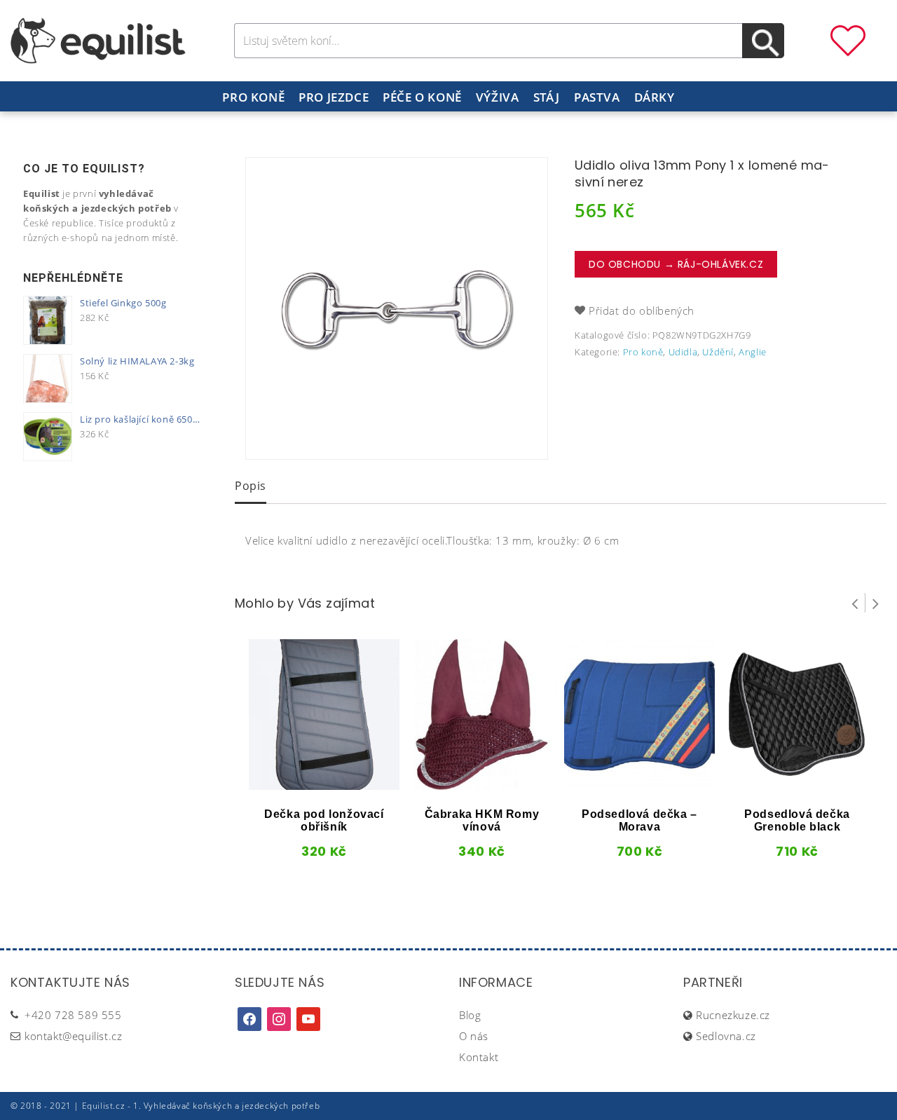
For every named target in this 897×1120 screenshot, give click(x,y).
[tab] (250, 487)
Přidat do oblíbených (641, 310)
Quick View (300, 785)
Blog (470, 1015)
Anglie (753, 352)
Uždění (718, 352)
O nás (473, 1036)
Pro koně (253, 97)
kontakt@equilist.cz (73, 1036)
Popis (250, 485)
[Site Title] (98, 39)
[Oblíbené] (847, 39)
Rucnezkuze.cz (733, 1015)
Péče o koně (422, 97)
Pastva (597, 97)
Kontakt (478, 1057)
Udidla (683, 352)
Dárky (654, 97)
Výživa (497, 97)
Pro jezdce (334, 97)
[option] (396, 308)
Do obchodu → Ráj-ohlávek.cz (676, 264)
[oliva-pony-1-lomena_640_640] (396, 308)
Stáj (546, 97)
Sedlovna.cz (726, 1036)
